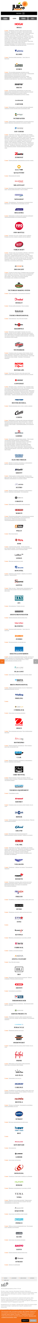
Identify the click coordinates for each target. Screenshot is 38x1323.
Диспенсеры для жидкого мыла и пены (18, 145)
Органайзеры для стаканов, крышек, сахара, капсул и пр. (21, 33)
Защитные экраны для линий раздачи (23, 853)
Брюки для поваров (21, 777)
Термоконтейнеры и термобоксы (16, 1003)
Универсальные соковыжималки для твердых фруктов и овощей (19, 74)
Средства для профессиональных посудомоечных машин (19, 657)
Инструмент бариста (22, 41)
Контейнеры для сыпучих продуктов (18, 45)
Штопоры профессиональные (16, 978)
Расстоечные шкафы (9, 390)
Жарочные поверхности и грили (21, 390)
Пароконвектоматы (24, 392)
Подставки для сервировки (11, 854)
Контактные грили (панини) (15, 188)
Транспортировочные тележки (11, 883)
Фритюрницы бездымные (14, 175)
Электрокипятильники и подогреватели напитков (15, 43)
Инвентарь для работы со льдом (19, 142)
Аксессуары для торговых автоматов (19, 276)
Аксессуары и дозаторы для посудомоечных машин (16, 549)
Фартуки (28, 777)
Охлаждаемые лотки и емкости (11, 39)
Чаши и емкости (21, 42)
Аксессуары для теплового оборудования (14, 260)
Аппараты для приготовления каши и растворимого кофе (17, 108)
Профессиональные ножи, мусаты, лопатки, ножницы (20, 406)
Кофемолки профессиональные (11, 421)
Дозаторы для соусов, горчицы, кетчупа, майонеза (19, 139)
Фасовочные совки (27, 259)
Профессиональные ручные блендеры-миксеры (19, 819)
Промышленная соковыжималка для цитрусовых (16, 77)
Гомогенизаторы (12, 318)
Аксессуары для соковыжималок (24, 78)
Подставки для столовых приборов (20, 851)
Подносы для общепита (14, 1105)
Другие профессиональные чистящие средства (19, 72)
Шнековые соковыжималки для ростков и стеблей (16, 93)
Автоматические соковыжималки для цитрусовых (16, 73)
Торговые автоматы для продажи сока (17, 642)
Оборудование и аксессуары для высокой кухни (18, 746)
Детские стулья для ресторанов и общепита (18, 252)
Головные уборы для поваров (11, 779)
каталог (5, 1277)
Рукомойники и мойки (14, 793)
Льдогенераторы (12, 202)
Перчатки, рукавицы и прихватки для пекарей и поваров (17, 138)
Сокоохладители (13, 575)
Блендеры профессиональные (15, 57)
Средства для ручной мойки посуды (17, 659)
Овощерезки (7, 31)
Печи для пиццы (24, 189)
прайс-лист (6, 1280)
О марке (6, 30)
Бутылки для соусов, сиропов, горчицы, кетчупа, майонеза (18, 140)
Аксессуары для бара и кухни (11, 41)
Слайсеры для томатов (27, 835)
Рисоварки (20, 357)
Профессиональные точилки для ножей (13, 835)
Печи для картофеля (13, 293)
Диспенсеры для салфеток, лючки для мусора (21, 137)
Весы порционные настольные (15, 731)
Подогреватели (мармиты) (24, 293)
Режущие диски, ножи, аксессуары (22, 373)
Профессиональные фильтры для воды (17, 687)
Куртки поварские (13, 777)
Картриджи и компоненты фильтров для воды (18, 688)
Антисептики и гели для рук (15, 1078)
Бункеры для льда (20, 606)
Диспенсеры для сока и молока (11, 34)
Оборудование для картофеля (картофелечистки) (19, 439)
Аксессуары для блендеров (13, 275)
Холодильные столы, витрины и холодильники (15, 277)
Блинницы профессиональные (21, 335)
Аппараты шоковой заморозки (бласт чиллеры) (21, 394)
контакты (32, 1277)
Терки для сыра (12, 588)
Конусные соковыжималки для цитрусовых (18, 1122)
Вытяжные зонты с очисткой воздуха (17, 386)
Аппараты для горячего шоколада (20, 355)
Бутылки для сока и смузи (14, 272)
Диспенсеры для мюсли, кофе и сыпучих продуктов (20, 30)
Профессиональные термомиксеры (16, 745)
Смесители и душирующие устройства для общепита (20, 1176)
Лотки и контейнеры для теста (11, 1106)
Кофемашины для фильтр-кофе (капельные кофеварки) (21, 107)
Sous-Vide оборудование (22, 318)
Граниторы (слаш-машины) (14, 491)
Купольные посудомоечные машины (24, 548)
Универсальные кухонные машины (16, 476)
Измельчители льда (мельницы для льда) (20, 203)
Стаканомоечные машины (21, 439)
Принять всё (25, 1320)
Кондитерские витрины (24, 39)
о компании (13, 1277)
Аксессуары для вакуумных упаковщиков (14, 447)
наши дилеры (23, 1277)
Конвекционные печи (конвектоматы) (20, 389)
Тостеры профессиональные (14, 189)
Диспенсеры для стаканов (16, 31)
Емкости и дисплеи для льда (24, 883)
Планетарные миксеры (21, 441)
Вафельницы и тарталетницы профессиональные (18, 334)
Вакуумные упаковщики (10, 445)
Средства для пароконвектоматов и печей (18, 656)
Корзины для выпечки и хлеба (24, 38)
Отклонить (33, 1320)
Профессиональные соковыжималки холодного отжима (17, 76)
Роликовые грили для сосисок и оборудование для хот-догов (19, 387)
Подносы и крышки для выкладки (15, 37)
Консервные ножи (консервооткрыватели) (18, 833)
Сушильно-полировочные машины (23, 444)
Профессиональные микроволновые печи (18, 617)
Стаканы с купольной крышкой (16, 950)
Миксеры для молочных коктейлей (16, 464)
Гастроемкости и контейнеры (15, 990)
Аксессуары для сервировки (16, 259)
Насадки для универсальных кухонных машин (23, 477)
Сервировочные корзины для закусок (19, 255)
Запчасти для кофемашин (14, 1264)
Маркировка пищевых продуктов (16, 1030)
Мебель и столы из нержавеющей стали (17, 1226)
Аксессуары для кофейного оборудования (18, 1214)
